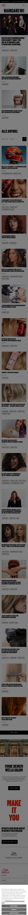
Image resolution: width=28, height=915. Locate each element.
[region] (14, 900)
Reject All (14, 909)
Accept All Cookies (14, 913)
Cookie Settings (14, 906)
